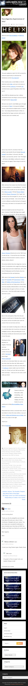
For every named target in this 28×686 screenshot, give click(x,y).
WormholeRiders (13, 35)
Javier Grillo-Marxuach (15, 467)
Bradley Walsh (18, 460)
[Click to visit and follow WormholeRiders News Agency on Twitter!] (12, 617)
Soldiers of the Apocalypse (13, 282)
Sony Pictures (5, 453)
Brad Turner (12, 460)
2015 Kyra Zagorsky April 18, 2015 (12, 448)
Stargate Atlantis (17, 453)
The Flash (8, 354)
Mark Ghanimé (22, 474)
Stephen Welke (5, 484)
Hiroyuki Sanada (5, 467)
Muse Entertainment (13, 477)
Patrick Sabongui (6, 358)
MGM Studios (21, 450)
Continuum (13, 86)
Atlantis (22, 277)
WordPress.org (8, 636)
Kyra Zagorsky (15, 78)
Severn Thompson (11, 194)
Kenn (6, 508)
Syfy (22, 86)
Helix (11, 84)
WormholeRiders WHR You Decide (11, 2)
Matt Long (4, 475)
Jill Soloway (4, 470)
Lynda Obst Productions (7, 474)
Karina (13, 24)
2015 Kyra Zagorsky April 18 (10, 458)
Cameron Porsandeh (6, 461)
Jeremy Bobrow (21, 468)
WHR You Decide (15, 455)
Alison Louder (8, 192)
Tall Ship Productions (17, 486)
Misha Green (5, 477)
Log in (5, 628)
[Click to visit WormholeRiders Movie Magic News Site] (12, 582)
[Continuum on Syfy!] (14, 385)
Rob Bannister (20, 479)
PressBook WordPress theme (16, 684)
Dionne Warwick (5, 463)
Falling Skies (5, 450)
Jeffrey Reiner (5, 468)
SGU (3, 279)
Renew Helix (14, 99)
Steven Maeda (22, 484)
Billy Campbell (5, 460)
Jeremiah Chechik (13, 468)
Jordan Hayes (18, 470)
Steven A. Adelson (13, 484)
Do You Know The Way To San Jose (10, 465)
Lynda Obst (11, 472)
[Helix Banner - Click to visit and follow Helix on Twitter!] (14, 30)
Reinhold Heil (13, 479)
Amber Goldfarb (21, 458)
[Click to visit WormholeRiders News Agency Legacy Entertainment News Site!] (12, 599)
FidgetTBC (8, 425)
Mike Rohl (20, 475)
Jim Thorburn (11, 470)
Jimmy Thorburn (6, 253)
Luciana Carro (5, 472)
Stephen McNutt (18, 482)
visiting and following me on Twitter (14, 415)
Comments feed (8, 633)
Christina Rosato (16, 461)
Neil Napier (20, 477)
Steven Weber (20, 192)
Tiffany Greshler (5, 487)
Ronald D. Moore (5, 481)
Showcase (12, 451)
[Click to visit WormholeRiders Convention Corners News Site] (12, 591)
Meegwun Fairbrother (13, 475)
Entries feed (7, 630)
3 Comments (21, 24)
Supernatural (17, 279)
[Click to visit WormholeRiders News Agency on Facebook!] (12, 608)
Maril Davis (16, 474)
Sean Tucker (13, 481)
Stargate (12, 277)
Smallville (9, 279)
